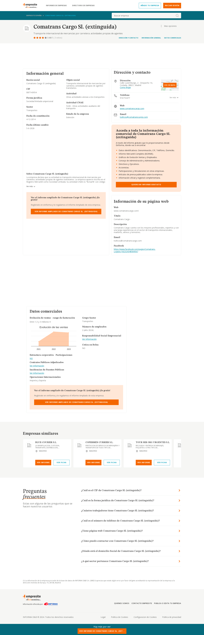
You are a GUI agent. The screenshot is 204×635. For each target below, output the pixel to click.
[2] (37, 38)
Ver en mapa (169, 85)
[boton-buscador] (177, 15)
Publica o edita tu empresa (167, 603)
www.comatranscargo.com (132, 108)
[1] (34, 38)
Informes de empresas (56, 6)
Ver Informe (43, 462)
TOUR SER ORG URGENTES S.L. (153, 442)
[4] (43, 38)
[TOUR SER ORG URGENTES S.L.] (130, 445)
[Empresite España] (31, 5)
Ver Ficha (61, 462)
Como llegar (125, 87)
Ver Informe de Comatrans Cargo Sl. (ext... (102, 631)
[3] (40, 38)
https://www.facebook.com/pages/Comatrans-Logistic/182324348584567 (135, 250)
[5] (46, 38)
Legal (103, 617)
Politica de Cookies (119, 617)
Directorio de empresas (83, 6)
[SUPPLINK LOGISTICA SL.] (180, 445)
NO (31, 358)
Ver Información (37, 366)
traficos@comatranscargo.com (134, 117)
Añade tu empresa (150, 5)
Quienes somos (121, 603)
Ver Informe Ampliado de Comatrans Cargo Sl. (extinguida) (66, 211)
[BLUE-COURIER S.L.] (29, 445)
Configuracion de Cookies (145, 617)
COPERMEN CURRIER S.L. (99, 442)
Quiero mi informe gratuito (146, 184)
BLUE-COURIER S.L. (46, 442)
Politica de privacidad (171, 617)
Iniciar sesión (172, 5)
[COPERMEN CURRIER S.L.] (79, 445)
